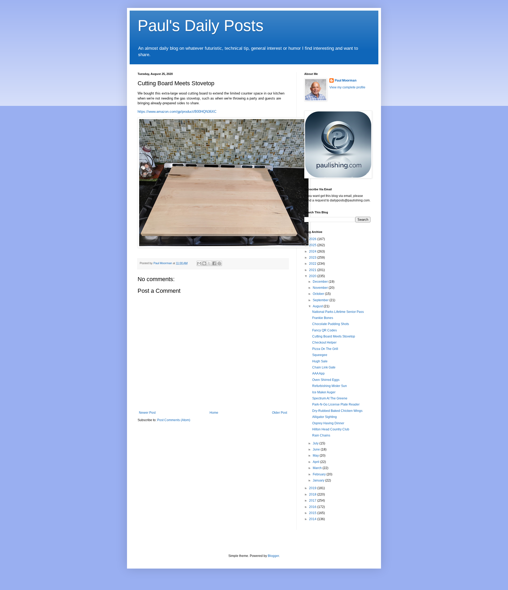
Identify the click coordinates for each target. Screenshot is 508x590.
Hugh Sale (320, 361)
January (319, 480)
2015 (313, 513)
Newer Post (147, 413)
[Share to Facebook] (214, 263)
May (316, 455)
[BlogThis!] (204, 263)
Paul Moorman (345, 80)
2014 (313, 519)
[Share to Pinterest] (219, 263)
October (319, 294)
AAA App (318, 373)
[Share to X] (209, 263)
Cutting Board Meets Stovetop (333, 336)
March (318, 468)
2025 (313, 245)
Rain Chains (321, 435)
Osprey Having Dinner (328, 423)
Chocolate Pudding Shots (330, 324)
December (321, 281)
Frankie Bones (322, 318)
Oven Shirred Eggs (325, 380)
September (321, 300)
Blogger (273, 556)
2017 (313, 500)
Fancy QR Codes (324, 330)
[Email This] (199, 263)
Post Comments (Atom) (173, 420)
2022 (313, 263)
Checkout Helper (324, 342)
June (317, 449)
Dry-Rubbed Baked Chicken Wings (337, 411)
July (316, 443)
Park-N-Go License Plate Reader (336, 404)
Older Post (279, 413)
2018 (313, 494)
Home (214, 413)
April (316, 462)
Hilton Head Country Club (330, 429)
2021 (313, 270)
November (321, 288)
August (318, 306)
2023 (313, 257)
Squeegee (319, 355)
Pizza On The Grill (325, 349)
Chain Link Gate (323, 367)
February (319, 474)
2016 (313, 507)
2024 (313, 251)
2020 (313, 276)
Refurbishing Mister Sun (329, 386)
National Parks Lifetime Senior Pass (338, 312)
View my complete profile (347, 87)
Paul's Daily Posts (201, 25)
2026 (313, 239)
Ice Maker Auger (323, 392)
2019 (313, 488)
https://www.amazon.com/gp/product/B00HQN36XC (177, 112)
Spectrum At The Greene (329, 398)
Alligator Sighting (324, 417)
